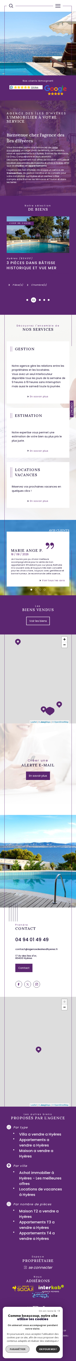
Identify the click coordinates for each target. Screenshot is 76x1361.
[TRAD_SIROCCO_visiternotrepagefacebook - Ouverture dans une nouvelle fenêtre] (18, 994)
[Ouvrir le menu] (58, 6)
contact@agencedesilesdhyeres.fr (36, 959)
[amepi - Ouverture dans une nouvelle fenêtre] (40, 1305)
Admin (64, 1346)
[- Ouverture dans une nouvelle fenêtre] (55, 94)
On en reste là (47, 1311)
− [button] (64, 655)
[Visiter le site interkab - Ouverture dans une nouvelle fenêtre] (51, 1298)
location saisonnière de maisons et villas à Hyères (35, 162)
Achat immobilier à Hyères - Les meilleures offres (40, 1188)
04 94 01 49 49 (32, 950)
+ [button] (64, 649)
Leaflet (34, 732)
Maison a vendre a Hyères (36, 1163)
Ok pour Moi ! (48, 1349)
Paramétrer (17, 1349)
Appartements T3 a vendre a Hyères (37, 1235)
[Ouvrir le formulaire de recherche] (11, 6)
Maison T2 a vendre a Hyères (39, 1224)
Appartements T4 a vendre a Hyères (37, 1246)
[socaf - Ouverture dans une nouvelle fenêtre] (23, 1299)
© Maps (44, 732)
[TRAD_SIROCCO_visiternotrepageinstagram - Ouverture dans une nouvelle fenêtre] (36, 994)
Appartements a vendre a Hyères (34, 1152)
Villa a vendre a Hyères (40, 1144)
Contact (72, 408)
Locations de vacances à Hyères (40, 1202)
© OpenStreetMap (60, 732)
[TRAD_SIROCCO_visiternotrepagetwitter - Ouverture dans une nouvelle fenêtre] (27, 994)
